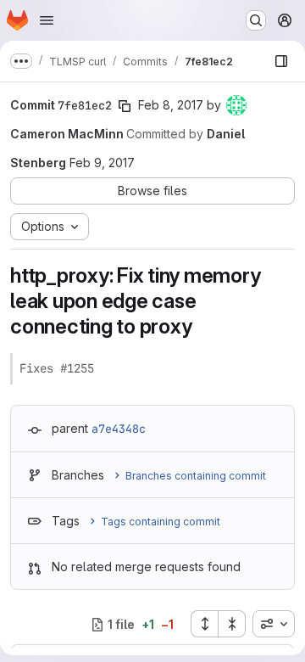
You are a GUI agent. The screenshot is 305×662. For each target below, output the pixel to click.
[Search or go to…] (256, 20)
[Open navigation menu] (46, 20)
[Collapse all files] (232, 623)
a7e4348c (119, 428)
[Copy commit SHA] (124, 106)
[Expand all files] (204, 623)
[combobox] (273, 623)
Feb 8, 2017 (170, 105)
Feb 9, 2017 (102, 162)
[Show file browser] (281, 61)
